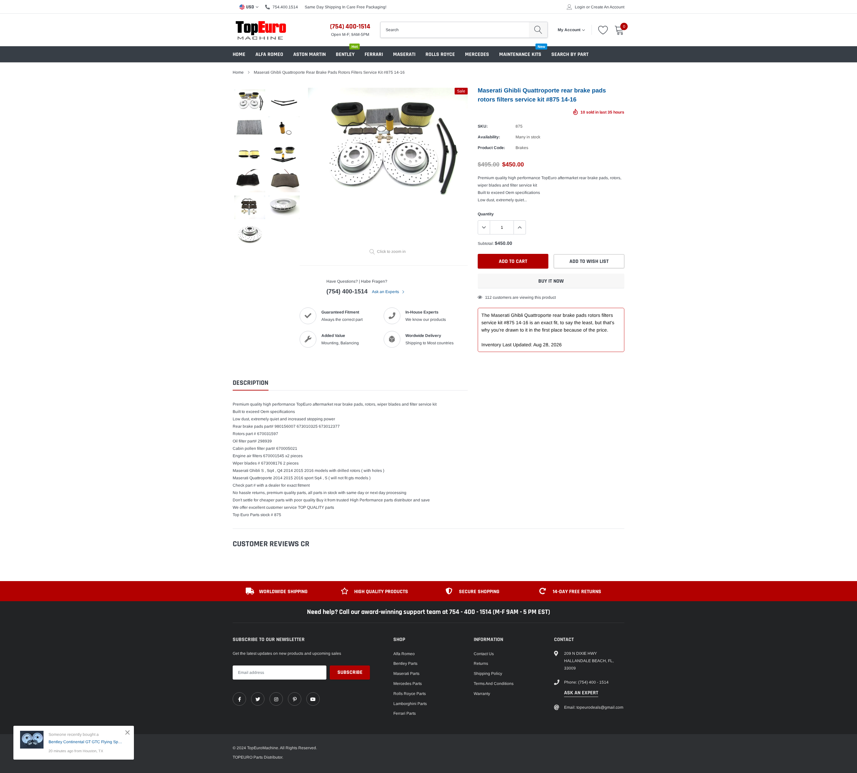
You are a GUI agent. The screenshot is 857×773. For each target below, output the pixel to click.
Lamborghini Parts (410, 703)
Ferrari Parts (404, 713)
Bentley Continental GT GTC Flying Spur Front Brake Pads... (86, 742)
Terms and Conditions (494, 683)
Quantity (486, 214)
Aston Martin (309, 54)
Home (239, 54)
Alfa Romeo (269, 54)
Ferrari (374, 54)
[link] (239, 699)
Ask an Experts (386, 291)
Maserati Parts (406, 673)
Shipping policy (488, 673)
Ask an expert (581, 692)
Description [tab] (250, 383)
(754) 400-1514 (350, 26)
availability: (489, 137)
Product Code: (491, 147)
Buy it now (551, 281)
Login (580, 7)
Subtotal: (486, 243)
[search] (538, 30)
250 (488, 297)
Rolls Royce (440, 54)
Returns (481, 663)
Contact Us (484, 653)
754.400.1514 (285, 7)
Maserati (404, 54)
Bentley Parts (405, 663)
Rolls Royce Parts (409, 693)
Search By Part (570, 54)
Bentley (345, 54)
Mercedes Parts (407, 683)
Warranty (482, 693)
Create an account (607, 7)
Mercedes (477, 54)
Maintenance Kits (520, 54)
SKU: (483, 126)
